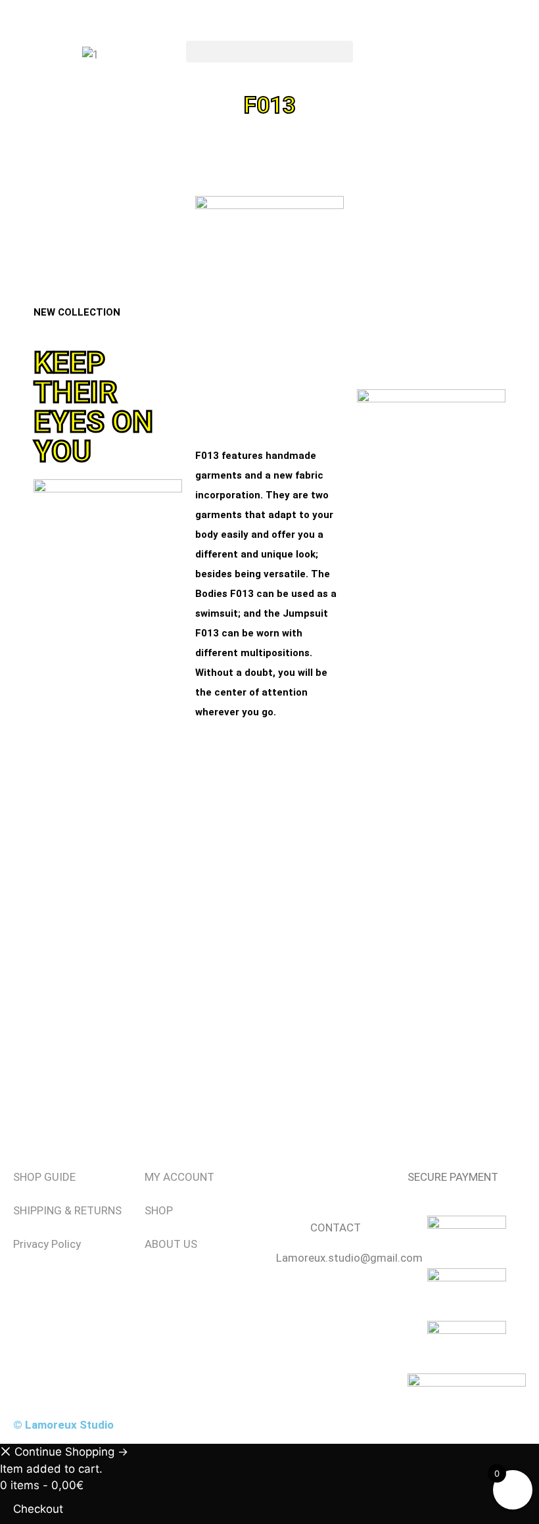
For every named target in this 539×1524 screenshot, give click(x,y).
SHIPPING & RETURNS (67, 1210)
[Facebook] (292, 1185)
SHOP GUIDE (44, 1176)
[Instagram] (328, 1185)
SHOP (159, 1210)
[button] (269, 51)
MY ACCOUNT (179, 1176)
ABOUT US (171, 1243)
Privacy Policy (47, 1243)
